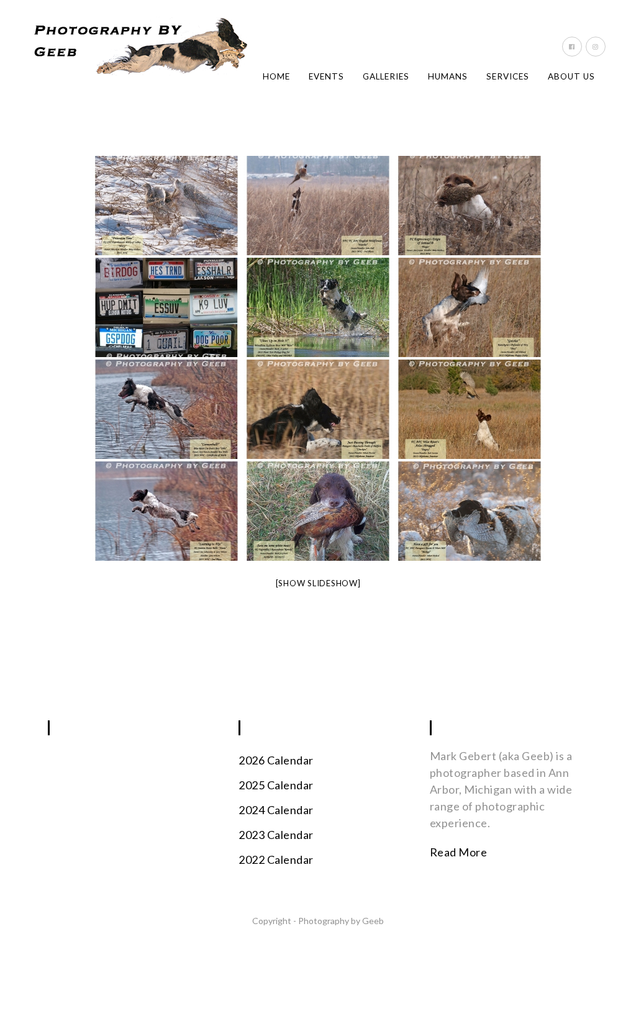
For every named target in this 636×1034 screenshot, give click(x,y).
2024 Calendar (276, 810)
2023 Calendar (276, 834)
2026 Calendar (276, 760)
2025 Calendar (276, 785)
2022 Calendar (276, 859)
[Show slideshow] (318, 583)
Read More (459, 852)
